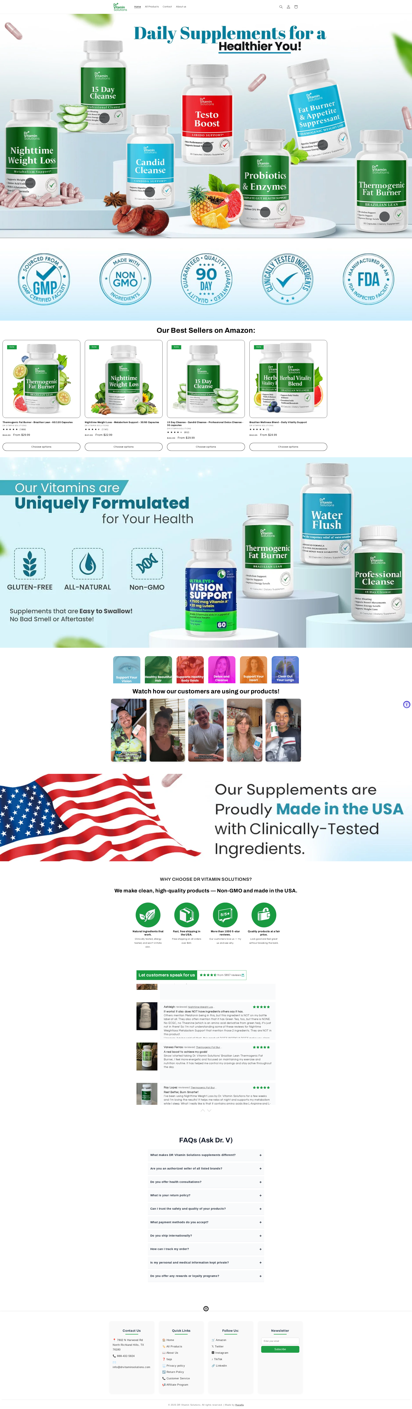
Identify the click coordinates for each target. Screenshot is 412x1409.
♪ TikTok (217, 1359)
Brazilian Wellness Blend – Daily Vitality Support (278, 422)
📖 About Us (170, 1352)
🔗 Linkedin (219, 1365)
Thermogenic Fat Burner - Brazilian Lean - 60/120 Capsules (38, 422)
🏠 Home (168, 1340)
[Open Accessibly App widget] (206, 1308)
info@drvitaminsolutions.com (131, 1367)
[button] (281, 6)
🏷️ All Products (172, 1346)
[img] (208, 975)
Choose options (41, 446)
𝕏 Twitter (218, 1346)
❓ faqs (167, 1359)
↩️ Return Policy (173, 1372)
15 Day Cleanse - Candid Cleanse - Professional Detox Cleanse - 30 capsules (205, 423)
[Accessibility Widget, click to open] (406, 704)
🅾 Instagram (220, 1352)
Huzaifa (239, 1405)
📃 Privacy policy (173, 1365)
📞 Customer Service (176, 1378)
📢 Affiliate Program (175, 1384)
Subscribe (280, 1349)
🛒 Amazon (219, 1340)
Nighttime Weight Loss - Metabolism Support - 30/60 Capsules (122, 422)
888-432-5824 (126, 1356)
